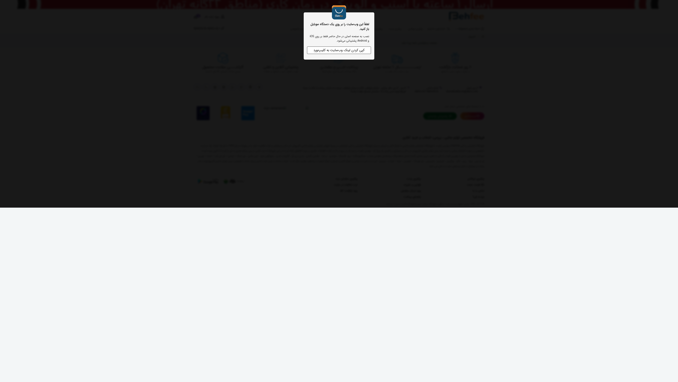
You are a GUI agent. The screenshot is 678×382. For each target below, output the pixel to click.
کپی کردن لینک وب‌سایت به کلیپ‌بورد (339, 50)
